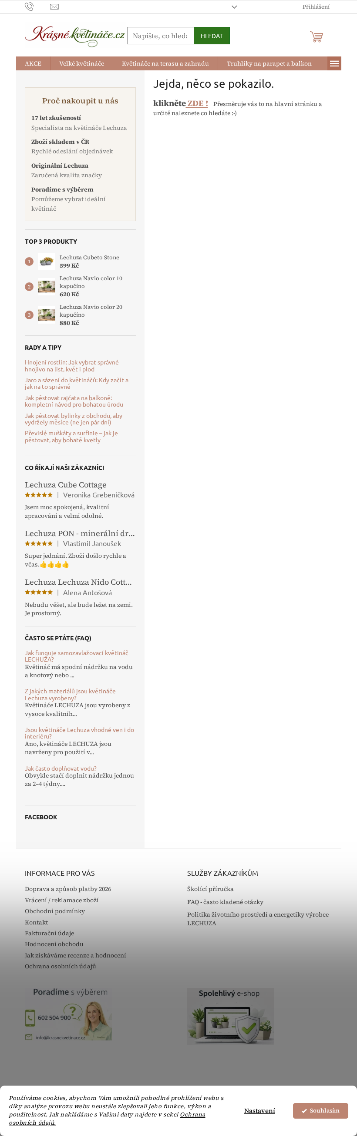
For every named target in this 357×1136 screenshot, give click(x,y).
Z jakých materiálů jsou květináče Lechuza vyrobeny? (70, 694)
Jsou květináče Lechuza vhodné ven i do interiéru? (79, 733)
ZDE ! (197, 103)
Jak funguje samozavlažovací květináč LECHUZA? (76, 656)
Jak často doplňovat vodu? (61, 768)
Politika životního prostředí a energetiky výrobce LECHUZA (258, 919)
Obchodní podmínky (55, 911)
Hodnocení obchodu (54, 944)
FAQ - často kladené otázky (225, 902)
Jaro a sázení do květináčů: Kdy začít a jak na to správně (76, 383)
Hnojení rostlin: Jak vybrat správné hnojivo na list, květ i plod (72, 365)
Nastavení (259, 1110)
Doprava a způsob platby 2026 (68, 888)
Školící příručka (210, 889)
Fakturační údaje (49, 933)
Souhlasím (325, 1110)
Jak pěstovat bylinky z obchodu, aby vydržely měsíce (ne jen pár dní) (73, 419)
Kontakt (36, 922)
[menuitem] (33, 63)
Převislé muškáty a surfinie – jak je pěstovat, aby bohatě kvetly (71, 436)
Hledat (212, 36)
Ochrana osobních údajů (60, 966)
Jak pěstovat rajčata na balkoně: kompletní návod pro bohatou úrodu (74, 401)
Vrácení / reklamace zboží (62, 900)
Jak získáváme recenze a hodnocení (75, 955)
